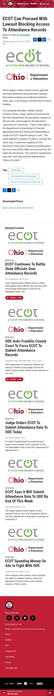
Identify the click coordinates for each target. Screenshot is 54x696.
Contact (8, 640)
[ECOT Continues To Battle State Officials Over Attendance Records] (25, 243)
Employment (10, 651)
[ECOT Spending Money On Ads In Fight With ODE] (25, 540)
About (7, 634)
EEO (7, 646)
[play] (4, 692)
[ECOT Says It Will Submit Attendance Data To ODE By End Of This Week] (25, 471)
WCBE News (16, 170)
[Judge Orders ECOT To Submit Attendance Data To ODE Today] (25, 402)
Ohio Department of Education (24, 176)
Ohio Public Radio (11, 279)
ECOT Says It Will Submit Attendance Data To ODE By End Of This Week (26, 496)
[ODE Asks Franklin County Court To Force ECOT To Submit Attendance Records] (25, 320)
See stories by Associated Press (18, 207)
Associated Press (13, 201)
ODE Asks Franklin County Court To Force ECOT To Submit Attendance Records (25, 348)
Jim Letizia (9, 438)
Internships (9, 657)
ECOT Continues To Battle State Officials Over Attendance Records (25, 269)
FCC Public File (11, 668)
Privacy (8, 662)
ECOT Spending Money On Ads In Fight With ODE (25, 563)
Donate (45, 4)
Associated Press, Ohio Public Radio (18, 361)
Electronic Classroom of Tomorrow (25, 182)
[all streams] (50, 692)
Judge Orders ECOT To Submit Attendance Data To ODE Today (26, 427)
